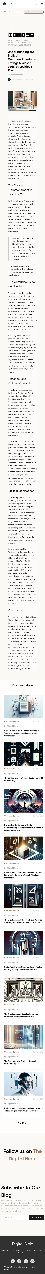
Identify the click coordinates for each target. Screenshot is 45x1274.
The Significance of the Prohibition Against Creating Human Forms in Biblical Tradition (23, 921)
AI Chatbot (38, 1250)
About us (27, 1250)
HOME (10, 41)
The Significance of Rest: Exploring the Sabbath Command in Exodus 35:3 (21, 1015)
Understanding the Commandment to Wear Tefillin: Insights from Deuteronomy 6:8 (23, 1109)
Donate (21, 1253)
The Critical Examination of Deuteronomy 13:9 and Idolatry (24, 779)
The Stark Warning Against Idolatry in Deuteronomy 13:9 (20, 1062)
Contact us (16, 1250)
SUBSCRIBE (37, 1218)
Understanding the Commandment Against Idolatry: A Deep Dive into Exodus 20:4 (23, 968)
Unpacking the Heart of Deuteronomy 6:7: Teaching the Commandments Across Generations (22, 733)
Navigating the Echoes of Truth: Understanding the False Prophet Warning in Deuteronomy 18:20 (24, 827)
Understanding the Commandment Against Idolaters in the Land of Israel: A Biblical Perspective (23, 875)
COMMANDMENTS (22, 41)
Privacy (5, 1250)
